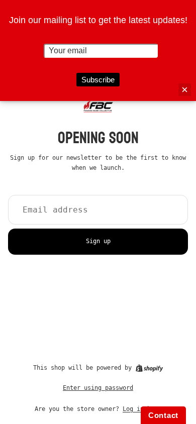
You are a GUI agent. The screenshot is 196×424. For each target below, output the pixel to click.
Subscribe (98, 79)
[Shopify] (149, 368)
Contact (163, 415)
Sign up (98, 241)
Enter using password (98, 387)
